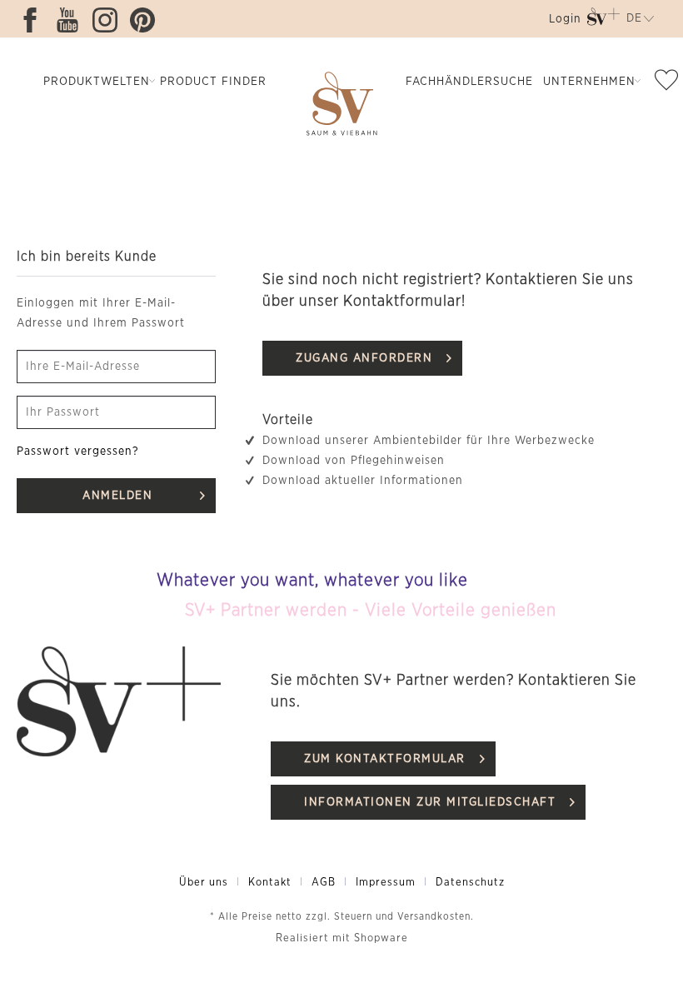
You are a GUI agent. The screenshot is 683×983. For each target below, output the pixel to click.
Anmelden (117, 495)
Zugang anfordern (364, 358)
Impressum (386, 882)
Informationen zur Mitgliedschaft (430, 802)
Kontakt (270, 882)
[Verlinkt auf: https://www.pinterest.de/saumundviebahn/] (146, 19)
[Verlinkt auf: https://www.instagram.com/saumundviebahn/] (109, 19)
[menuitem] (563, 22)
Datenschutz (470, 882)
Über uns (203, 882)
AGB (324, 882)
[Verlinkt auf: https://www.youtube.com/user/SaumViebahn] (71, 19)
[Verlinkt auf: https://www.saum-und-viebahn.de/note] (667, 83)
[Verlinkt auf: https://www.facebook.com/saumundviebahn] (34, 19)
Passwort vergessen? (78, 451)
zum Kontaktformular (385, 759)
